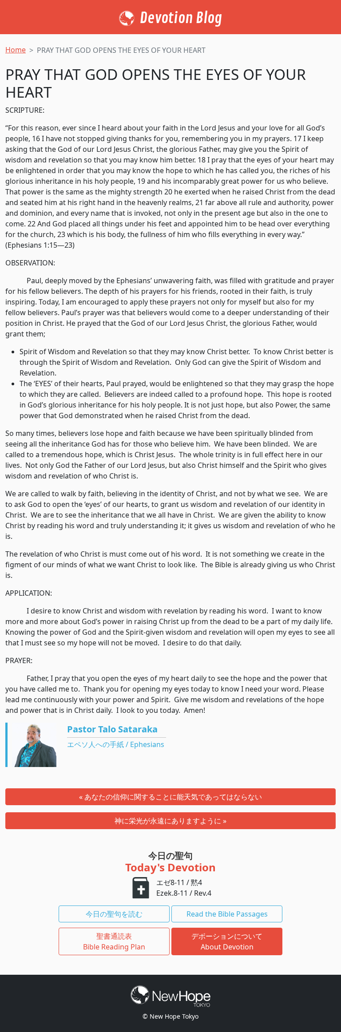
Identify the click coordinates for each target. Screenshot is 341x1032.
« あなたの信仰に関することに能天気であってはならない (170, 797)
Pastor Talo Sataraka (112, 729)
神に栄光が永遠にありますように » (170, 821)
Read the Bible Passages (227, 914)
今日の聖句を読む (114, 914)
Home (15, 50)
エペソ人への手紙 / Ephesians (115, 744)
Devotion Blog (181, 18)
